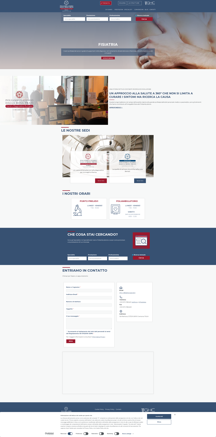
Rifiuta (159, 422)
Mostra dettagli (126, 433)
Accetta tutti (159, 416)
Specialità (67, 15)
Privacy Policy (109, 409)
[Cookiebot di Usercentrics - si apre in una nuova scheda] (49, 433)
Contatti (118, 409)
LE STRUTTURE (134, 3)
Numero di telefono (73, 301)
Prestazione (90, 15)
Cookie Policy (99, 409)
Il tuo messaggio (72, 316)
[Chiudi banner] (175, 414)
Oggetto (69, 309)
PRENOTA (106, 3)
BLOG (146, 9)
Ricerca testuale (143, 15)
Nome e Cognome (72, 287)
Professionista (115, 15)
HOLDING (122, 3)
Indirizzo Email (71, 294)
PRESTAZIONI (118, 9)
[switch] (86, 433)
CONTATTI (152, 9)
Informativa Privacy (98, 337)
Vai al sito (101, 181)
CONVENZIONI (139, 9)
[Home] (149, 3)
